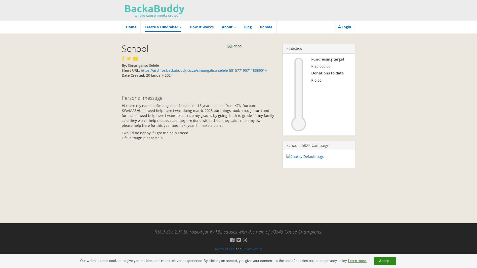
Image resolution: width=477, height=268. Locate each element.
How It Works (202, 27)
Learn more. (357, 261)
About (228, 27)
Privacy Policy (252, 249)
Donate (266, 27)
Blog (248, 27)
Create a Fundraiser (162, 27)
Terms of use (225, 249)
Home (131, 27)
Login (346, 27)
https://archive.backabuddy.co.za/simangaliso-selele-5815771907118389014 (203, 70)
